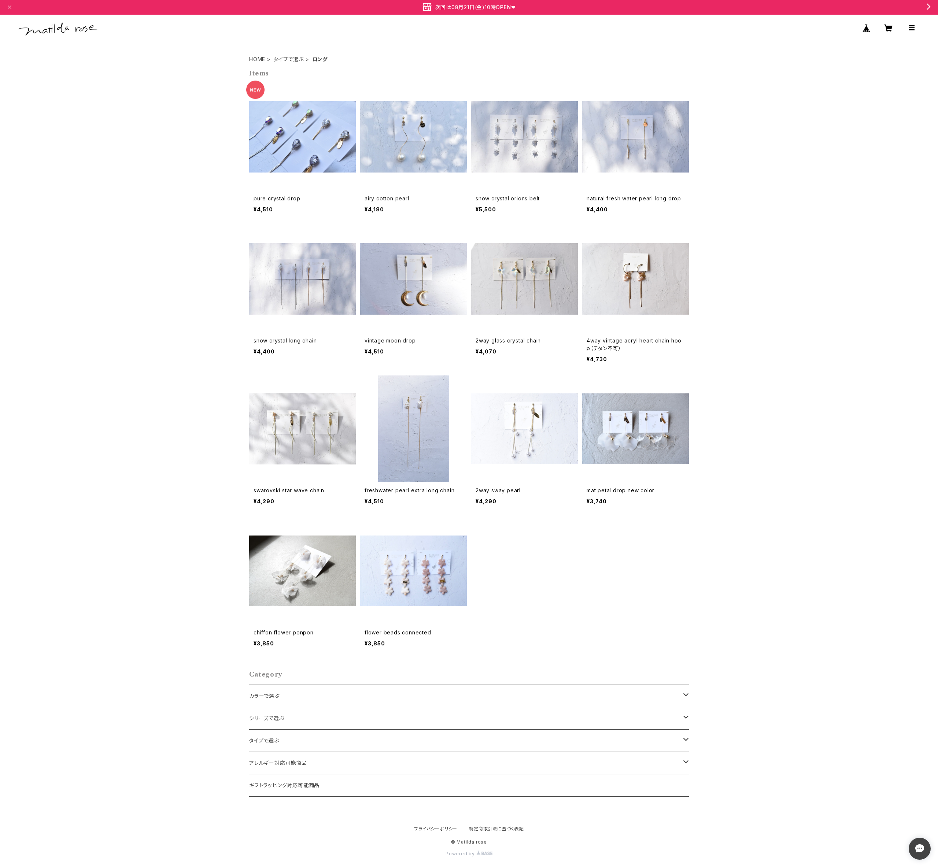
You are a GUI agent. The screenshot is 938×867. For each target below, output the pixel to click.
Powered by (461, 853)
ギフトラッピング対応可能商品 (284, 785)
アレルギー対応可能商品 (278, 763)
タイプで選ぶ (289, 59)
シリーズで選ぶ (266, 718)
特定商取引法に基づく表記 (496, 828)
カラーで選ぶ (264, 696)
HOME (257, 59)
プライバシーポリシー (435, 828)
